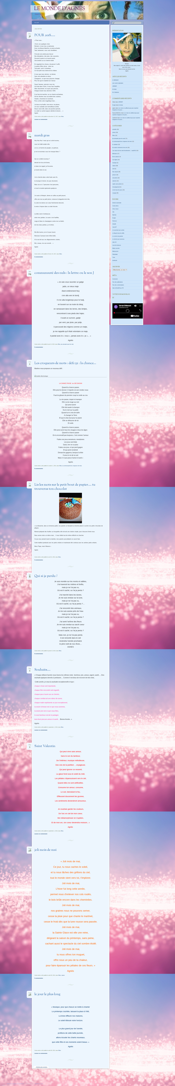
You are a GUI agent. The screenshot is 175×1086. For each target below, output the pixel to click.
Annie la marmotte (116, 202)
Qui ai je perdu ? (45, 576)
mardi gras (41, 135)
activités (114, 129)
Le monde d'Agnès (59, 8)
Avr (30, 484)
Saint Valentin (44, 746)
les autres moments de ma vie (119, 147)
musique (114, 162)
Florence (114, 221)
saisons (114, 180)
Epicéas (114, 214)
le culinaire (115, 144)
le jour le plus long (47, 994)
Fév (29, 134)
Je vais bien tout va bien (118, 230)
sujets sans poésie (117, 184)
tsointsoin (114, 260)
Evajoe (114, 105)
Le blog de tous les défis (118, 233)
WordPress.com (39, 1083)
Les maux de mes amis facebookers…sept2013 (124, 150)
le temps (114, 89)
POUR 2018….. (44, 35)
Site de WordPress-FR (118, 288)
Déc (30, 34)
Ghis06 (114, 224)
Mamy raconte (116, 248)
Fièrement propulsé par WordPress (15, 1083)
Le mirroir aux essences (118, 239)
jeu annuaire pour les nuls (67, 344)
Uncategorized (116, 187)
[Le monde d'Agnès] (102, 10)
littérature (114, 153)
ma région (114, 159)
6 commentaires (38, 256)
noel (113, 168)
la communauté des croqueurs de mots (72, 465)
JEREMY (114, 86)
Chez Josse (115, 208)
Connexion (115, 279)
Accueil (36, 22)
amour (114, 132)
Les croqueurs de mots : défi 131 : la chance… (65, 363)
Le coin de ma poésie (117, 236)
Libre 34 (114, 242)
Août (29, 849)
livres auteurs (115, 156)
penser (114, 174)
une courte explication (117, 83)
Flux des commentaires (118, 285)
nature (63, 975)
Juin (29, 272)
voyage (114, 193)
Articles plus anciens (41, 1067)
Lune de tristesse (116, 245)
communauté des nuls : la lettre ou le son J (64, 273)
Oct (30, 362)
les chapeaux (115, 92)
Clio (113, 212)
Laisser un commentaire (40, 119)
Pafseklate (115, 254)
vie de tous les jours (117, 190)
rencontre (114, 177)
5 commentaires (38, 347)
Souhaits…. (42, 669)
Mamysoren (115, 251)
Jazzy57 (114, 227)
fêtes (62, 116)
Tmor (113, 257)
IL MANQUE (115, 80)
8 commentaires (38, 468)
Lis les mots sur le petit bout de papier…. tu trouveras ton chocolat (64, 486)
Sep (30, 669)
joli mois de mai (45, 850)
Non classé (115, 171)
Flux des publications (117, 282)
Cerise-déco (115, 205)
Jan (30, 575)
